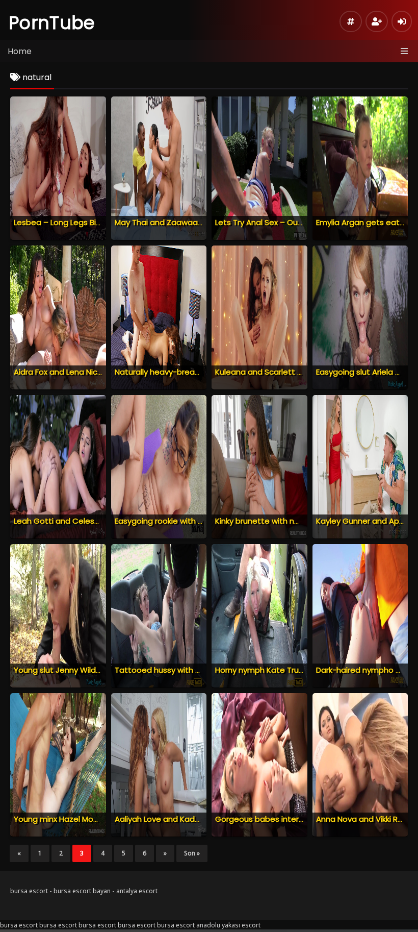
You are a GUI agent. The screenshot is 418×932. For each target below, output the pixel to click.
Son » (192, 853)
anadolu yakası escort (228, 925)
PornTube (52, 22)
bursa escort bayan (82, 891)
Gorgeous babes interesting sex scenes (291, 819)
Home (20, 51)
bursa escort (29, 891)
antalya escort (137, 891)
